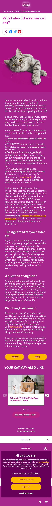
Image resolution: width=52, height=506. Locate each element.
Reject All (26, 487)
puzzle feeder (26, 177)
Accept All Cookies (26, 480)
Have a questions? (26, 430)
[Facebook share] (10, 32)
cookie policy (44, 462)
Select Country (26, 440)
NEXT (37, 357)
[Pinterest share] (19, 32)
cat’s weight (16, 326)
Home (4, 11)
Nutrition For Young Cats (14, 11)
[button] (23, 409)
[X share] (15, 32)
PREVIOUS (15, 357)
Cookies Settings (26, 493)
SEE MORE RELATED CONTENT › (26, 415)
